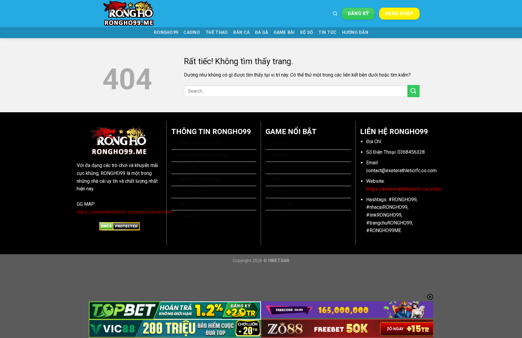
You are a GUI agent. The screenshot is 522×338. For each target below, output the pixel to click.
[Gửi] (414, 91)
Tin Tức (327, 32)
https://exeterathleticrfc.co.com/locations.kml (125, 212)
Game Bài (284, 32)
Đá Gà (261, 32)
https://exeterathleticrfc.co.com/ (404, 189)
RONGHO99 (166, 32)
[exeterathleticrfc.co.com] (132, 13)
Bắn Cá (241, 32)
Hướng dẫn (355, 32)
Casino (191, 32)
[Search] (335, 13)
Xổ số (306, 32)
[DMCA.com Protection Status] (119, 226)
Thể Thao (216, 32)
